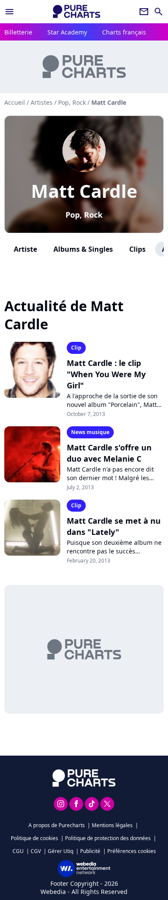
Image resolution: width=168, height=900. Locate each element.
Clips (137, 249)
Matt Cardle (84, 190)
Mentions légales (112, 825)
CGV (36, 851)
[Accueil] (76, 11)
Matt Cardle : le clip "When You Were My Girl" (106, 374)
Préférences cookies (131, 851)
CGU (18, 851)
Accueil (14, 102)
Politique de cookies (34, 838)
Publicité (90, 851)
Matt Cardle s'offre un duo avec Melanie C (109, 453)
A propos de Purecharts (56, 825)
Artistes (42, 102)
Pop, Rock (84, 214)
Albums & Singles (83, 249)
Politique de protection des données (108, 838)
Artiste (25, 249)
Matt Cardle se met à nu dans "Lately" (114, 526)
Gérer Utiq (60, 851)
